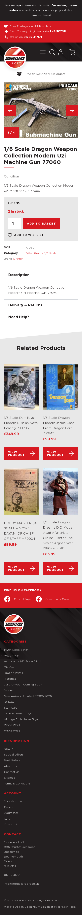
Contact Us (11, 771)
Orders (8, 806)
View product (16, 454)
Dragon (18, 258)
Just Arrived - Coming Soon (23, 684)
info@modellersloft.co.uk (21, 883)
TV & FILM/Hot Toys (18, 713)
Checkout (10, 824)
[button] (42, 52)
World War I (12, 724)
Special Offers (13, 754)
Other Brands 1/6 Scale (41, 253)
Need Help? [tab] (18, 317)
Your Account (13, 801)
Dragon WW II (13, 672)
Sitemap (9, 777)
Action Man (12, 655)
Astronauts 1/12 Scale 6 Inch (23, 661)
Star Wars (10, 707)
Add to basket (41, 223)
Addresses (11, 812)
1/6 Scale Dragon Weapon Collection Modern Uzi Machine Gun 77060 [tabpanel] (37, 290)
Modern (9, 690)
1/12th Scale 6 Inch (16, 649)
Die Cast (10, 666)
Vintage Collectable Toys (21, 719)
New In (8, 748)
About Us (10, 765)
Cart (7, 818)
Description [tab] (18, 275)
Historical (10, 678)
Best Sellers (12, 760)
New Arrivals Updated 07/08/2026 (28, 695)
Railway (9, 701)
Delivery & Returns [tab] (25, 305)
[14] (41, 110)
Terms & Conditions (17, 783)
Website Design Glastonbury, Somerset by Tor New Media (40, 906)
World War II (12, 730)
